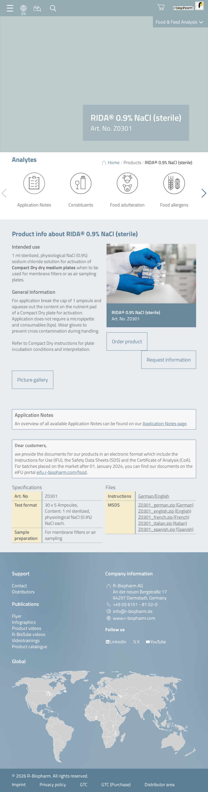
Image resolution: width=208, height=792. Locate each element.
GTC (84, 784)
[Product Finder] (37, 8)
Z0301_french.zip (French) (163, 517)
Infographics (24, 622)
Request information (169, 360)
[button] (202, 193)
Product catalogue (29, 646)
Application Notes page (164, 423)
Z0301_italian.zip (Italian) (162, 523)
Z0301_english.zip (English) (164, 511)
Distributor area (160, 784)
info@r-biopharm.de (132, 611)
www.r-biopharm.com (134, 618)
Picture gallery (32, 380)
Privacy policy (53, 784)
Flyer (16, 616)
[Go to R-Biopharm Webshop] (161, 7)
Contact (19, 585)
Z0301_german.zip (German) (166, 505)
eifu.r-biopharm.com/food (62, 472)
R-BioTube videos (28, 634)
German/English (153, 496)
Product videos (26, 628)
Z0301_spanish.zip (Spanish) (166, 529)
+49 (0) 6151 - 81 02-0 (135, 604)
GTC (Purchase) (116, 784)
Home (113, 162)
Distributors (23, 591)
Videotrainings (26, 640)
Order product (127, 341)
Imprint (19, 784)
